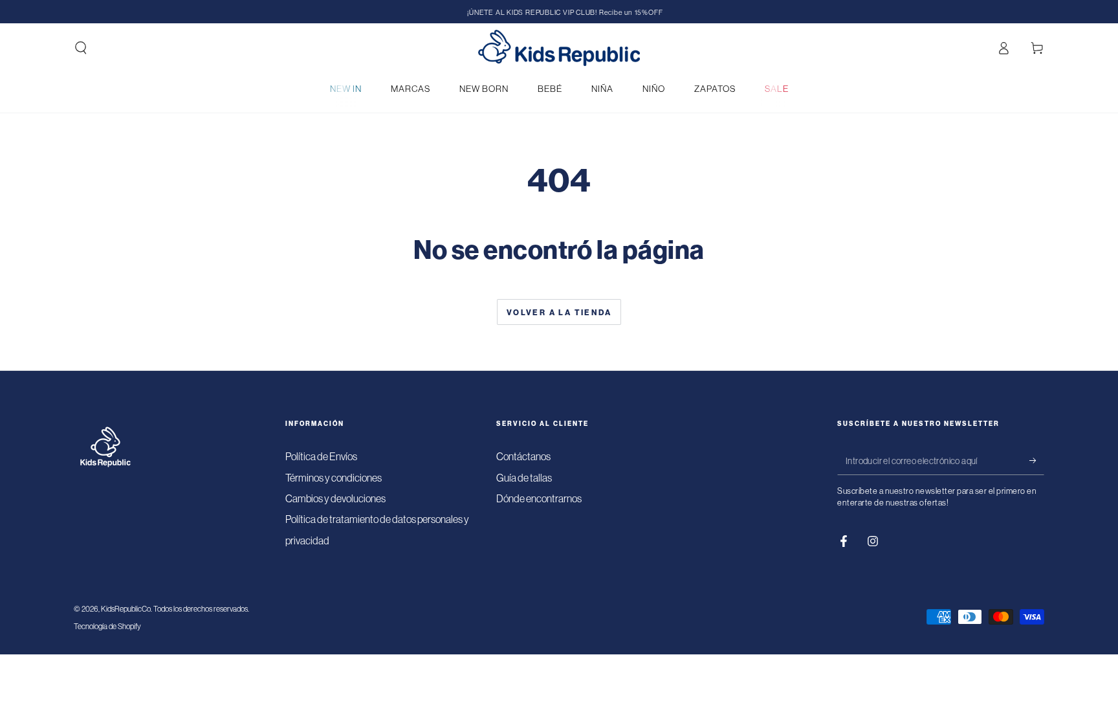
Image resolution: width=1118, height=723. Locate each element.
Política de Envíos (321, 456)
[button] (81, 48)
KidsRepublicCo (126, 609)
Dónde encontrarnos (539, 498)
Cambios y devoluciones (335, 498)
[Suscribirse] (1036, 460)
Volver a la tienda (559, 312)
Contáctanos (523, 456)
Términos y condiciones (333, 477)
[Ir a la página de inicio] (559, 48)
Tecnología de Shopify (107, 626)
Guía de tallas (524, 477)
